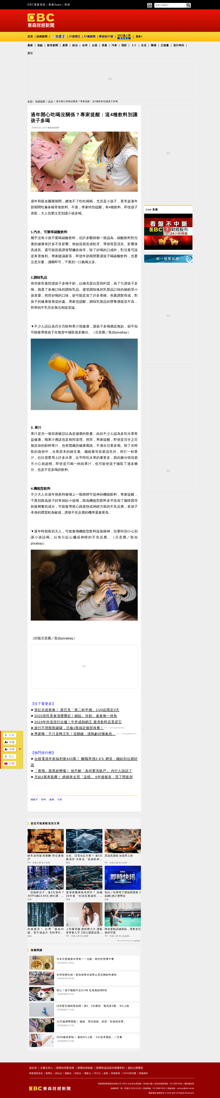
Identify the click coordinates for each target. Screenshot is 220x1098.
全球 (85, 45)
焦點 (40, 45)
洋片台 (97, 1073)
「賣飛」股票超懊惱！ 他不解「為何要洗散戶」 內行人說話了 (83, 771)
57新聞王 (75, 36)
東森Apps (55, 4)
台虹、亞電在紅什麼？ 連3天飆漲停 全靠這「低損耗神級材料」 (84, 857)
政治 (75, 45)
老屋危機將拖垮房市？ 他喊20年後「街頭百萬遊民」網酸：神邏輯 (84, 894)
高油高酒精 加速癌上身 (119, 855)
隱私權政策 (189, 1084)
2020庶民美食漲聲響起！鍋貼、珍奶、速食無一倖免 (75, 716)
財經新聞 (42, 36)
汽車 (114, 45)
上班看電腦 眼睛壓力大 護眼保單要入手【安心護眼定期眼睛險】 (84, 931)
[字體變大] (9, 743)
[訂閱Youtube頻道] (9, 764)
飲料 (43, 799)
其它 (30, 53)
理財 (124, 45)
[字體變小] (9, 750)
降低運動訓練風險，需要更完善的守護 (123, 931)
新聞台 (49, 1073)
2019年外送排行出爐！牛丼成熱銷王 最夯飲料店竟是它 (78, 722)
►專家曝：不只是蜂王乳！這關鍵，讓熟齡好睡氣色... (73, 734)
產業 (65, 45)
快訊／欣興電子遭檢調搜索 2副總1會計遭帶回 (123, 894)
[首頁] (41, 20)
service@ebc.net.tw (185, 1088)
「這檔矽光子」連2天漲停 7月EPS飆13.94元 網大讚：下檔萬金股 (46, 894)
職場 (153, 45)
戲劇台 (68, 1073)
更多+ (139, 36)
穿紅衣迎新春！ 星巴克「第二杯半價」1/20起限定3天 (76, 710)
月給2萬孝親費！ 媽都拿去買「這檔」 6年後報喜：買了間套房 (83, 777)
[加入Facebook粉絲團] (9, 758)
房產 (104, 45)
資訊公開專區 (135, 1067)
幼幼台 (78, 1073)
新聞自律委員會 (65, 1067)
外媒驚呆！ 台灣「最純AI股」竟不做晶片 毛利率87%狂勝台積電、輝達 (46, 931)
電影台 (87, 1073)
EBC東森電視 (37, 4)
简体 (67, 4)
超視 (106, 1073)
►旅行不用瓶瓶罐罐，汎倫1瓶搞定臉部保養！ (67, 728)
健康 (51, 799)
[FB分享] (9, 736)
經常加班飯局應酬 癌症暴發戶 (46, 857)
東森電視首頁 (36, 1073)
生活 (144, 45)
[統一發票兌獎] (168, 261)
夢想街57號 (106, 36)
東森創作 (143, 1073)
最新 (30, 45)
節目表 (33, 1067)
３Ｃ (134, 45)
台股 (94, 45)
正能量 (165, 45)
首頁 (30, 36)
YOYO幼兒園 (129, 1073)
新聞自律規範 (85, 1067)
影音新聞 (52, 45)
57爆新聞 (90, 36)
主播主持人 (46, 1067)
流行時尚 (178, 45)
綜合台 (58, 1073)
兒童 (59, 799)
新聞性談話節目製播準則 (110, 1067)
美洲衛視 (115, 1073)
